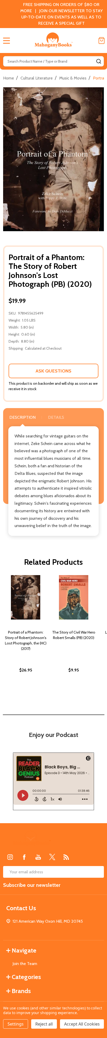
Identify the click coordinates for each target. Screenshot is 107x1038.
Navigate (24, 950)
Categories (26, 977)
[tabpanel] (26, 635)
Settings (16, 1024)
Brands (21, 991)
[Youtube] (38, 857)
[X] (52, 857)
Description (22, 417)
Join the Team (24, 963)
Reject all (44, 1024)
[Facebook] (24, 857)
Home (8, 78)
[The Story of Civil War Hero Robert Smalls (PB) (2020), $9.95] (73, 597)
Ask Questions (53, 371)
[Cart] (101, 40)
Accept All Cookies (82, 1024)
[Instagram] (10, 857)
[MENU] (6, 40)
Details (56, 417)
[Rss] (66, 857)
